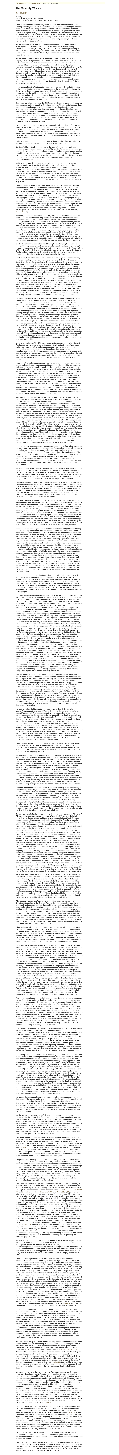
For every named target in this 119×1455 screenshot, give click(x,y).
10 (68, 1192)
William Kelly (36, 3)
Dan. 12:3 (26, 1192)
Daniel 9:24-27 (21, 13)
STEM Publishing (23, 3)
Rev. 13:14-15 (72, 1350)
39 (17, 1192)
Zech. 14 (71, 1412)
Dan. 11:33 (77, 1190)
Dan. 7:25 (27, 1224)
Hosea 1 (19, 212)
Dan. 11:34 (44, 1192)
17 (31, 1147)
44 (51, 1192)
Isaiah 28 (66, 1303)
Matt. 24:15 (61, 1350)
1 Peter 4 (47, 1402)
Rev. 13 (25, 1147)
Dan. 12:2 (60, 1192)
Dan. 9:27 (68, 1190)
